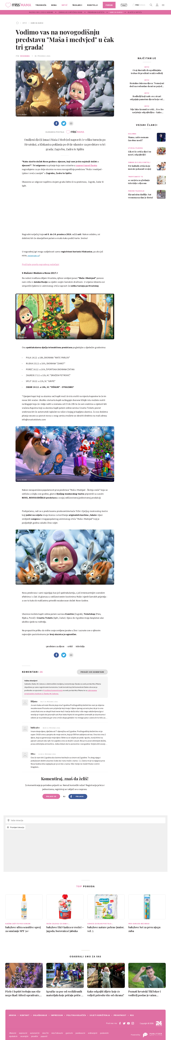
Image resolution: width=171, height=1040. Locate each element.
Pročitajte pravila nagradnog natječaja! (40, 264)
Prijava (80, 796)
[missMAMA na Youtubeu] (128, 1023)
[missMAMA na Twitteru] (124, 1023)
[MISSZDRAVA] (138, 5)
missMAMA (25, 56)
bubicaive (35, 727)
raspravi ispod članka (86, 165)
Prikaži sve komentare (92, 672)
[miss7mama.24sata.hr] (18, 5)
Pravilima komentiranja (53, 690)
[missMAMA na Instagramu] (132, 1023)
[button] (163, 5)
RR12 (33, 753)
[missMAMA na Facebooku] (119, 1023)
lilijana (34, 701)
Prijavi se (51, 796)
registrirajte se (33, 256)
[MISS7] (124, 5)
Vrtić (24, 23)
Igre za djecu (37, 23)
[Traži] (151, 5)
